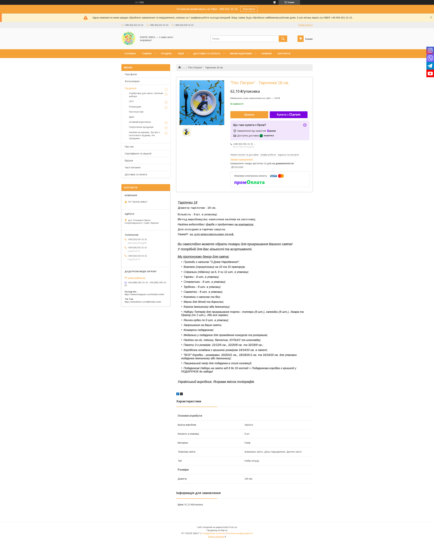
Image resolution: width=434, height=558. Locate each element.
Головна (130, 53)
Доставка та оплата (206, 53)
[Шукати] (283, 38)
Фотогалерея (132, 81)
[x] (181, 394)
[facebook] (177, 394)
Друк (131, 117)
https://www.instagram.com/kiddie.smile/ (144, 294)
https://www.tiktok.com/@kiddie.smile (143, 302)
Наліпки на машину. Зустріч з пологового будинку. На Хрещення (144, 135)
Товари (147, 53)
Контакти (249, 9)
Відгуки (129, 160)
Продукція (130, 88)
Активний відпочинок (140, 122)
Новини (266, 53)
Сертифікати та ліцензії (138, 153)
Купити (249, 114)
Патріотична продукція (141, 127)
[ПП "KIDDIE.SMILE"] (128, 44)
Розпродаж (135, 106)
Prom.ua (233, 527)
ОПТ (131, 101)
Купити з (283, 114)
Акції (181, 53)
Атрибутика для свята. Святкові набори (146, 95)
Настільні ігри (136, 111)
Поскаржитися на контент (213, 533)
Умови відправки (241, 53)
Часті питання (132, 167)
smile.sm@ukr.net (136, 277)
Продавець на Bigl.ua (217, 530)
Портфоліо (131, 74)
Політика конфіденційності (240, 533)
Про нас (129, 146)
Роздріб (166, 53)
